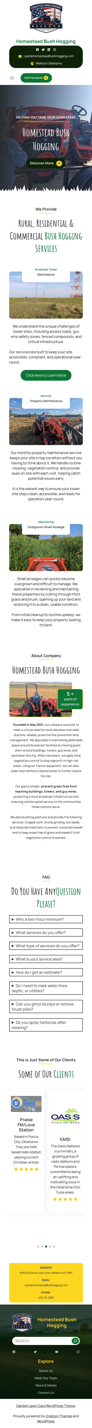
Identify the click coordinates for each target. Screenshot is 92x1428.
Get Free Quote (33, 78)
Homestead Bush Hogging (46, 41)
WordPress (45, 1421)
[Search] (75, 1341)
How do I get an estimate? (39, 972)
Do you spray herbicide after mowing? (39, 1025)
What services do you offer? (41, 932)
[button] (11, 1167)
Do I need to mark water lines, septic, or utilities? (40, 988)
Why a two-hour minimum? (40, 919)
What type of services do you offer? (47, 945)
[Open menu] (12, 78)
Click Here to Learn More (46, 375)
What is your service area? (39, 959)
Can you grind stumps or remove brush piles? (43, 1006)
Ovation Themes (59, 1416)
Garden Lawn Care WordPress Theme (45, 1405)
